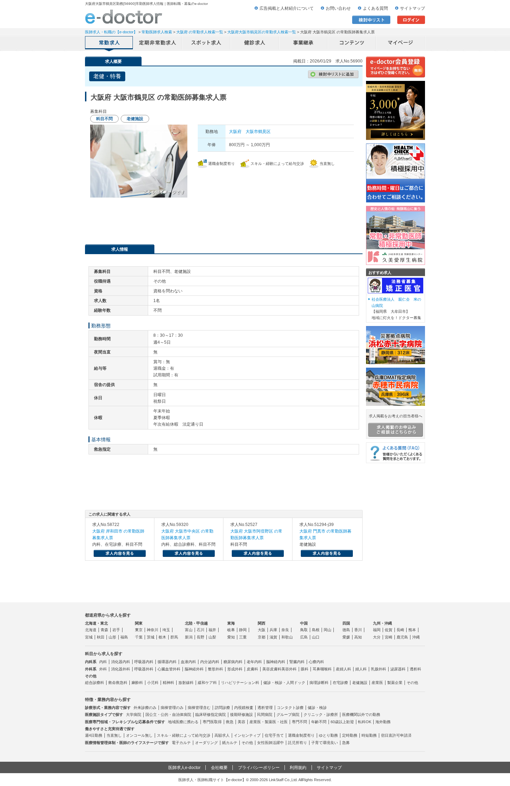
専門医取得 (212, 722)
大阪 (261, 630)
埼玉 (166, 630)
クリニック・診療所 (321, 714)
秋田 (100, 637)
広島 (304, 637)
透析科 (415, 669)
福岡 (377, 630)
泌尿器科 (398, 669)
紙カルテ (229, 743)
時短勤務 (369, 735)
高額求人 (222, 735)
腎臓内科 (297, 662)
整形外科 (215, 669)
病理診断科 (319, 682)
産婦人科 (343, 669)
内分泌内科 (209, 662)
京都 (261, 637)
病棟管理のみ (172, 707)
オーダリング (206, 743)
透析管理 (265, 707)
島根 (316, 630)
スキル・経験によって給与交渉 (183, 735)
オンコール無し (139, 735)
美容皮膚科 (271, 669)
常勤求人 (109, 43)
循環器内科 (167, 662)
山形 (112, 637)
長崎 (400, 630)
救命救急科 (117, 682)
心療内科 (316, 662)
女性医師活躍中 (270, 743)
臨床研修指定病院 (210, 714)
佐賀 (388, 630)
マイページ (400, 43)
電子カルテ (181, 743)
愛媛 (346, 637)
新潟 (189, 637)
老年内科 (254, 662)
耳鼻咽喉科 (322, 669)
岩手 (116, 630)
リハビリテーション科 (240, 682)
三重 (243, 637)
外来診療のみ (145, 707)
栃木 (162, 637)
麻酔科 (137, 682)
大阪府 (235, 131)
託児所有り (297, 743)
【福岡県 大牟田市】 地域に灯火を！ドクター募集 (396, 308)
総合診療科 (94, 682)
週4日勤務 (93, 735)
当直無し (114, 735)
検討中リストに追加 (333, 74)
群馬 (174, 637)
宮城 (89, 637)
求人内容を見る (120, 553)
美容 (241, 722)
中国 (304, 623)
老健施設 (359, 682)
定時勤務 (349, 735)
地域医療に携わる (183, 722)
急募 (346, 743)
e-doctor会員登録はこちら (395, 67)
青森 (104, 630)
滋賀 (273, 637)
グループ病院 (288, 714)
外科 (103, 669)
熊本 (412, 630)
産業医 (377, 682)
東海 (231, 623)
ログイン (411, 20)
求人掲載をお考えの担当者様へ (395, 416)
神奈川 (152, 630)
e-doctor (123, 16)
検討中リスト (371, 20)
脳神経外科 (194, 669)
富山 (189, 630)
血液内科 (188, 662)
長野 (200, 637)
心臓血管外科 (169, 669)
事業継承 (303, 43)
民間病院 (264, 714)
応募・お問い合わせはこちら (224, 218)
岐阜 (231, 630)
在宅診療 (340, 682)
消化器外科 (120, 669)
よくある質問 (375, 8)
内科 (103, 662)
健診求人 (255, 43)
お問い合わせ (338, 8)
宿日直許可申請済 (396, 735)
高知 (358, 637)
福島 (124, 637)
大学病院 (133, 714)
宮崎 (388, 637)
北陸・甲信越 (196, 623)
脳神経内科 (275, 662)
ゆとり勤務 (328, 735)
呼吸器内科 (143, 662)
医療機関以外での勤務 (361, 714)
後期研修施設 (241, 714)
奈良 (285, 630)
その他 (412, 682)
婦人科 (361, 669)
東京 (139, 630)
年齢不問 (318, 722)
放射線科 (186, 682)
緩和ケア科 (207, 682)
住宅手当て (274, 735)
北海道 (90, 630)
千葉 (139, 637)
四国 (346, 623)
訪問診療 (222, 707)
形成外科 (235, 669)
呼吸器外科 (143, 669)
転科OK (364, 722)
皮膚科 (252, 669)
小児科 (153, 682)
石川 (200, 630)
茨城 (150, 637)
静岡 (243, 630)
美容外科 (289, 669)
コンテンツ (352, 43)
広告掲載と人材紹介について (287, 8)
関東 (139, 623)
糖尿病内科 (233, 662)
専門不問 (299, 722)
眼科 (304, 669)
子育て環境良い (324, 743)
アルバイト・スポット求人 (206, 43)
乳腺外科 (378, 669)
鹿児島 (402, 637)
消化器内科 (120, 662)
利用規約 (298, 767)
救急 (229, 722)
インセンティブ (247, 735)
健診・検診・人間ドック (284, 682)
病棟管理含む (199, 707)
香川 (358, 630)
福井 (212, 630)
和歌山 (287, 637)
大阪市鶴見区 (258, 131)
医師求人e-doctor (184, 767)
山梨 (212, 637)
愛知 (231, 637)
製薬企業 (394, 682)
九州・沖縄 (382, 623)
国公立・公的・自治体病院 (168, 714)
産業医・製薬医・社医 (268, 722)
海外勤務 (383, 722)
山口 (316, 637)
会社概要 (219, 767)
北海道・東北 (96, 623)
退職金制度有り (301, 735)
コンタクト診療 (290, 707)
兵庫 (273, 630)
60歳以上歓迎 (342, 722)
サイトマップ (412, 8)
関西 (261, 623)
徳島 (346, 630)
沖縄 (416, 637)
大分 (377, 637)
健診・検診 (317, 707)
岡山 (327, 630)
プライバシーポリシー (259, 767)
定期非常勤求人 (158, 43)
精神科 (168, 682)
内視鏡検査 (243, 707)
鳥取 (304, 630)
